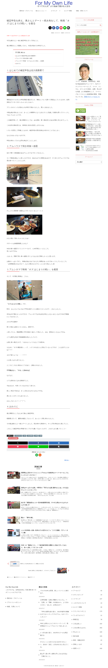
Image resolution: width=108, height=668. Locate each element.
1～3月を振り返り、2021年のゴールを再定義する (54, 634)
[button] (68, 27)
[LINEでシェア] (64, 27)
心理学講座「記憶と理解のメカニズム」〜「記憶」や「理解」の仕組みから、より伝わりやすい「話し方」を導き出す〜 (54, 602)
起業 (41, 435)
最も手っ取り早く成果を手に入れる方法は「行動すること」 (53, 655)
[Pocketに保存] (61, 27)
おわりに (18, 63)
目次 (18, 52)
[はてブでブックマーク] (57, 27)
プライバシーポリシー (14, 602)
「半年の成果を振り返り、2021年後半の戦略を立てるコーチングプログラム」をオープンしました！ (54, 614)
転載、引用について (13, 606)
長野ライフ (10, 435)
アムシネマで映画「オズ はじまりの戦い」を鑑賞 (30, 61)
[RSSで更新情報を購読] (40, 455)
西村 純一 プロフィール (14, 598)
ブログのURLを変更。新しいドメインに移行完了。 (54, 592)
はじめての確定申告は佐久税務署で (26, 56)
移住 (36, 435)
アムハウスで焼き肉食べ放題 (24, 58)
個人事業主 (30, 435)
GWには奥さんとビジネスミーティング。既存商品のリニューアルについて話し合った (54, 625)
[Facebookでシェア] (53, 27)
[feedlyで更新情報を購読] (36, 455)
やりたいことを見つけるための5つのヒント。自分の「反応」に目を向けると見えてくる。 (54, 644)
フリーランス (19, 435)
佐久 (25, 435)
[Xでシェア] (50, 27)
